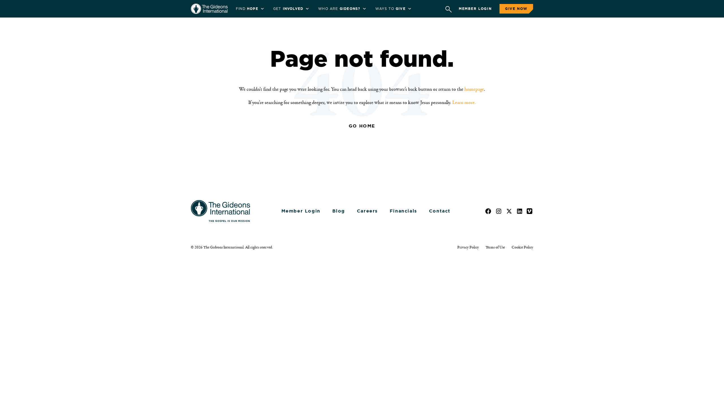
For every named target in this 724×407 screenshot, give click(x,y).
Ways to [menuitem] (390, 9)
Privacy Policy (468, 247)
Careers (367, 211)
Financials (403, 211)
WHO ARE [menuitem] (339, 9)
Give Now (516, 9)
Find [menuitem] (247, 9)
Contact (440, 211)
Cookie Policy (522, 247)
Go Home (362, 126)
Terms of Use (495, 247)
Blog (338, 211)
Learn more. (464, 102)
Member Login (475, 9)
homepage (474, 89)
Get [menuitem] (288, 9)
